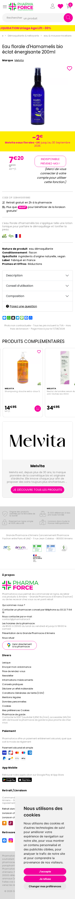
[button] (4, 6)
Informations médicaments (17, 680)
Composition (15, 296)
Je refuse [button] (45, 878)
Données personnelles (14, 701)
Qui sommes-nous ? (13, 605)
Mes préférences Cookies (15, 710)
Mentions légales (11, 697)
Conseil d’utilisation (19, 286)
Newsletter (7, 675)
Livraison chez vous (13, 813)
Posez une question (23, 306)
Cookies (6, 706)
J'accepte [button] (45, 871)
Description (14, 275)
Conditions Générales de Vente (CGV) (23, 693)
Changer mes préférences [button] (45, 886)
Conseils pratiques (12, 684)
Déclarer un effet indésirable (17, 688)
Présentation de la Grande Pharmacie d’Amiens (28, 633)
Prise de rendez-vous (13, 671)
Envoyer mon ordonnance (16, 667)
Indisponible (50, 161)
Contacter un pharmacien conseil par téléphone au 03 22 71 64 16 (37, 611)
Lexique (6, 662)
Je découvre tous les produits (37, 490)
